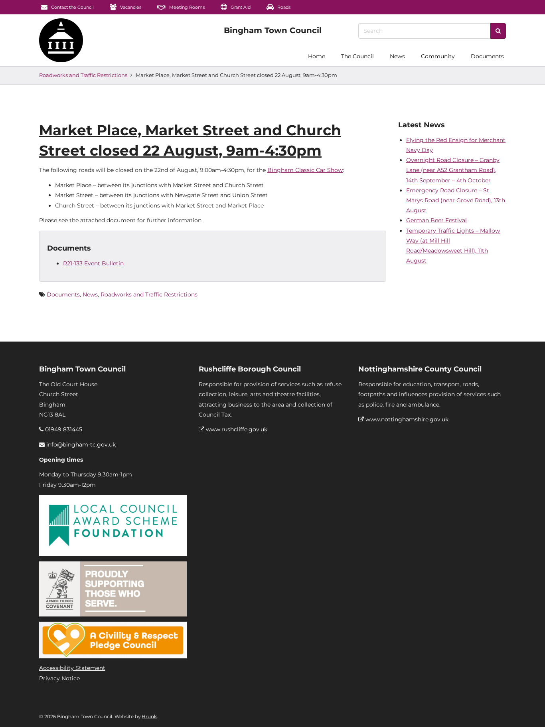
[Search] (498, 31)
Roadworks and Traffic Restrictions (83, 75)
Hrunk (149, 716)
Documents (487, 56)
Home (316, 56)
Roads (283, 7)
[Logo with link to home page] (61, 40)
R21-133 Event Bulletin (93, 263)
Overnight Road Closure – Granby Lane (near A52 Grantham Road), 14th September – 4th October (453, 170)
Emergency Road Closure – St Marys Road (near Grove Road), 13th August (455, 200)
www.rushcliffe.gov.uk (236, 429)
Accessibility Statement (72, 668)
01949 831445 (63, 429)
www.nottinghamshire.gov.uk (406, 419)
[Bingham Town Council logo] (273, 30)
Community (438, 56)
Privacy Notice (59, 678)
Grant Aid (240, 7)
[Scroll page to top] (529, 711)
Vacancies (130, 7)
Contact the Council (72, 7)
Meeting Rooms (186, 7)
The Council (357, 56)
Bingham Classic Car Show (305, 170)
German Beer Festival (436, 220)
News (397, 56)
